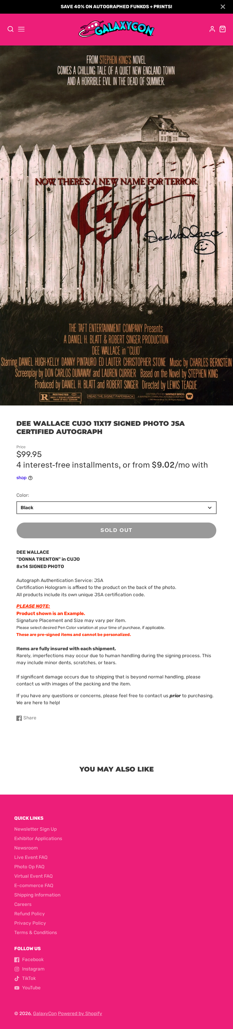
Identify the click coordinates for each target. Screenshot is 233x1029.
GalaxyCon (45, 1013)
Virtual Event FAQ (33, 876)
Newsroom (26, 848)
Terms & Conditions (35, 932)
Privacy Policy (30, 923)
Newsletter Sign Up (35, 829)
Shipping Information (37, 895)
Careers (23, 904)
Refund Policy (29, 913)
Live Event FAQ (31, 857)
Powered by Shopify (80, 1013)
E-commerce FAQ (33, 885)
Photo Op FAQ (29, 866)
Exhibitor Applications (38, 838)
